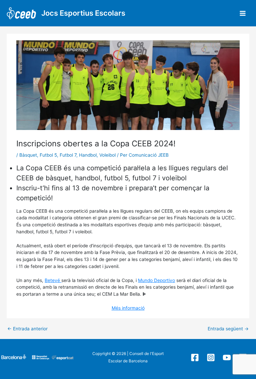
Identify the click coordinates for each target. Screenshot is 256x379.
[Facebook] (195, 357)
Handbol (88, 155)
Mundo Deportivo (156, 280)
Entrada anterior (27, 329)
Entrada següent (228, 329)
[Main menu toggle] (243, 13)
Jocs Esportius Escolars (83, 13)
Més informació (128, 308)
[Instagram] (211, 357)
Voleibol (107, 155)
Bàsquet (28, 155)
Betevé (53, 280)
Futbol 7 (68, 155)
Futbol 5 (48, 155)
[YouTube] (227, 357)
